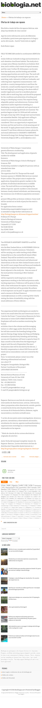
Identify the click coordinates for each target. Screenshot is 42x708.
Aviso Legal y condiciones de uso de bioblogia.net (16, 672)
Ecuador (7, 495)
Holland (14, 511)
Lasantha (26, 692)
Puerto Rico (24, 505)
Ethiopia (39, 516)
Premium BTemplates (35, 692)
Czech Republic (33, 491)
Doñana (6, 507)
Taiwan (14, 516)
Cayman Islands (5, 511)
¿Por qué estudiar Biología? (17, 607)
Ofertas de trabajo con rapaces (13, 22)
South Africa (12, 491)
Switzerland (10, 487)
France (14, 489)
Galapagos (10, 500)
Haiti (4, 518)
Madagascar (12, 502)
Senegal (24, 500)
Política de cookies (7, 675)
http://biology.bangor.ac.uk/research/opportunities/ (19, 214)
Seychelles (32, 500)
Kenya (29, 498)
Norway (11, 493)
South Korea (34, 514)
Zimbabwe (36, 518)
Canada (34, 487)
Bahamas (28, 511)
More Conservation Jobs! (10, 522)
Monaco (26, 518)
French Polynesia (26, 509)
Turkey (21, 511)
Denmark (38, 493)
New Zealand (26, 495)
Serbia (27, 514)
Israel (18, 500)
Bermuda (36, 511)
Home (4, 17)
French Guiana (13, 512)
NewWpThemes (10, 692)
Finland (21, 491)
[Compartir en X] (7, 452)
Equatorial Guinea (13, 509)
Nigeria (22, 514)
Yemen (31, 518)
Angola (2, 514)
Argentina (36, 502)
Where (4, 482)
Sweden (4, 489)
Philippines (29, 507)
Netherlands (28, 493)
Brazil (12, 496)
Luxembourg (4, 505)
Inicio (23, 456)
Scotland (27, 496)
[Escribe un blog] (5, 452)
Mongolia (16, 514)
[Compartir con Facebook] (9, 452)
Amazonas (28, 502)
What (17, 482)
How (11, 482)
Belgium (3, 496)
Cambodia (4, 512)
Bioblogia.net (20, 690)
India (4, 502)
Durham (33, 516)
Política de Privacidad (8, 678)
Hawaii (11, 498)
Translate (15, 541)
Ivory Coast (9, 518)
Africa (3, 493)
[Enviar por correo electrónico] (3, 452)
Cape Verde (20, 516)
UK (26, 485)
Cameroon (36, 509)
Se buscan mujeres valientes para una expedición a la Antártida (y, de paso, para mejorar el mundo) (22, 618)
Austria (32, 489)
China (36, 496)
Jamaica (16, 518)
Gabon (3, 500)
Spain (15, 485)
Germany (37, 485)
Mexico (3, 498)
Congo (3, 503)
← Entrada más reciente (9, 456)
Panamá (15, 495)
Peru (19, 496)
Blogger (37, 690)
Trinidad (36, 503)
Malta (20, 518)
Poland (36, 495)
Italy (18, 493)
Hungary (10, 503)
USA (3, 485)
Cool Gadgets (21, 694)
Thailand (32, 505)
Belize (39, 505)
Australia (22, 487)
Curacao (27, 516)
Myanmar (36, 512)
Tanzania (27, 503)
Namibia (20, 502)
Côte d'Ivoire (9, 514)
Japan (36, 498)
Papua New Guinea (17, 507)
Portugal (23, 489)
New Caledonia (14, 505)
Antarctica (20, 498)
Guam (21, 512)
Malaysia (19, 503)
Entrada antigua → (34, 456)
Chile (39, 500)
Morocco (28, 512)
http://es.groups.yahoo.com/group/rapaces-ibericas (19, 449)
